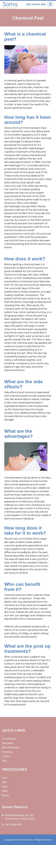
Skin (4, 782)
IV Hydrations (9, 739)
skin (30, 87)
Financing (7, 752)
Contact (6, 756)
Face (4, 778)
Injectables (7, 743)
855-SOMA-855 (36, 4)
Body (4, 786)
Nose (5, 791)
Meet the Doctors (10, 747)
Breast (5, 795)
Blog (4, 761)
